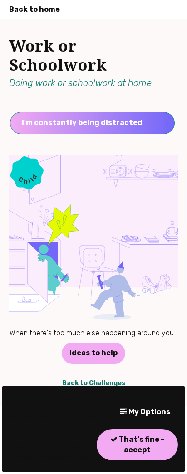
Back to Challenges (93, 383)
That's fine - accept (141, 444)
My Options (148, 411)
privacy (21, 457)
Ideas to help (93, 352)
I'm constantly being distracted (82, 122)
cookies (54, 457)
